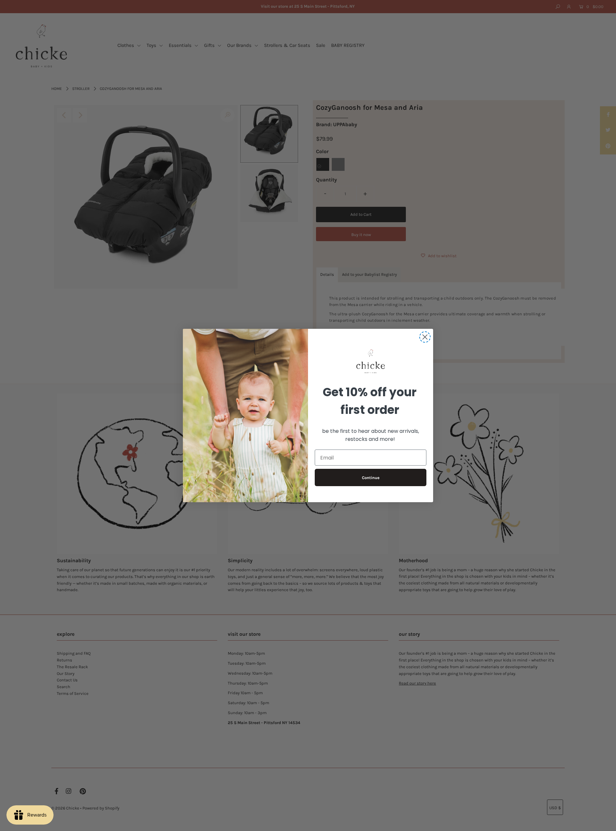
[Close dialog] (425, 337)
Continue (371, 477)
